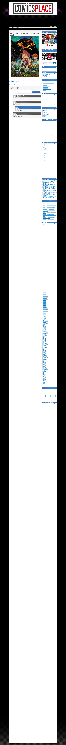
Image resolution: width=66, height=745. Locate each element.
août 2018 (44, 288)
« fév (45, 399)
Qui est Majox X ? (51, 209)
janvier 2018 (45, 295)
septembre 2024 (45, 239)
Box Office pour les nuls (46, 74)
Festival (44, 154)
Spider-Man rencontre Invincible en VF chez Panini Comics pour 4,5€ (49, 191)
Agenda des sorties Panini (47, 146)
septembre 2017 (45, 299)
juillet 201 (44, 380)
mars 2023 (44, 255)
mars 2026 (44, 227)
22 (50, 396)
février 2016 (44, 318)
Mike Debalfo (45, 131)
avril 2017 (44, 304)
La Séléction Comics (46, 163)
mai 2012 (44, 363)
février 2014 (44, 342)
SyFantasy (44, 90)
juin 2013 (44, 350)
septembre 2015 (45, 323)
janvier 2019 (45, 283)
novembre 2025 (45, 231)
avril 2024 (44, 242)
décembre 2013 (45, 344)
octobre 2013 (45, 346)
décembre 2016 (45, 308)
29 (50, 397)
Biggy (22, 112)
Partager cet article (12, 88)
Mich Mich (44, 217)
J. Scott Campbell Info (46, 114)
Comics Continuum (46, 112)
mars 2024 (44, 243)
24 (53, 396)
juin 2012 (44, 362)
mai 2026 (44, 225)
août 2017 (44, 300)
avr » (54, 399)
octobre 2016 (45, 310)
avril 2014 (44, 340)
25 (55, 396)
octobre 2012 (45, 358)
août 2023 (44, 250)
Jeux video (44, 162)
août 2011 (44, 372)
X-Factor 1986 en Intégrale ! (51, 207)
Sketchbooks (45, 172)
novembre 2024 (45, 237)
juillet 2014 (44, 337)
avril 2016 (44, 316)
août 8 (44, 383)
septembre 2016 (45, 311)
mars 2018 (44, 293)
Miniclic (44, 207)
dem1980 (44, 214)
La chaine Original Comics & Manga (48, 83)
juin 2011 (44, 374)
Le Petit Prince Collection (46, 86)
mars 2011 (44, 377)
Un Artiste (44, 174)
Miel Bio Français (45, 87)
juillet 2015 (44, 325)
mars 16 (44, 381)
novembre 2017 (45, 297)
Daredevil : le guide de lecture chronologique (50, 192)
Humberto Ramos (45, 157)
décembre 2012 (45, 356)
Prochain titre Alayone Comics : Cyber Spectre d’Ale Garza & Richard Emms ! (49, 215)
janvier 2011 (45, 379)
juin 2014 (44, 338)
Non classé (44, 167)
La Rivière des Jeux (46, 84)
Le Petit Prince (45, 85)
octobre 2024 (45, 238)
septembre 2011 (45, 371)
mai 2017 (44, 303)
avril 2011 (44, 376)
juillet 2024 (44, 241)
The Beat (44, 116)
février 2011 (44, 378)
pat (43, 208)
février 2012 (44, 366)
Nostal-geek (45, 168)
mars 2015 (44, 329)
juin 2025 (44, 234)
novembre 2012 (45, 357)
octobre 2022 (45, 260)
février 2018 (44, 294)
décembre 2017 (45, 296)
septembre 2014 (45, 335)
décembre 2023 (45, 246)
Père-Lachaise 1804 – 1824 (47, 89)
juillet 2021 (44, 276)
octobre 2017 (45, 298)
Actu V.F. (44, 144)
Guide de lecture (45, 156)
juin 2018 (44, 290)
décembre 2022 (45, 258)
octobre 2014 (45, 334)
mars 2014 (44, 341)
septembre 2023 (45, 249)
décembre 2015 (45, 320)
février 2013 (44, 354)
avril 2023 (44, 254)
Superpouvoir (45, 104)
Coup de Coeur (45, 152)
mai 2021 (44, 278)
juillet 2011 (44, 373)
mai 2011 (44, 375)
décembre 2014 (45, 332)
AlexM (44, 212)
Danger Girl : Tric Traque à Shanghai (51, 208)
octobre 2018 (45, 286)
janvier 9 (44, 382)
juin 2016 (44, 314)
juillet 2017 (44, 301)
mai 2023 (44, 253)
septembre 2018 (45, 287)
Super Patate (45, 209)
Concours (44, 150)
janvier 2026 (45, 229)
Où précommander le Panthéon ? (48, 181)
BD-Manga (44, 147)
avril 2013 (44, 352)
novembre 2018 (45, 285)
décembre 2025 (45, 230)
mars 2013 (44, 353)
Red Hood (44, 219)
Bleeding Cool (45, 110)
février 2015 (44, 330)
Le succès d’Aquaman (51, 219)
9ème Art (44, 68)
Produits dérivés (45, 171)
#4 (17, 112)
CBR (43, 111)
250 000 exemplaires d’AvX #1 (36, 31)
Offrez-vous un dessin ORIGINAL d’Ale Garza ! (49, 218)
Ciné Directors (45, 75)
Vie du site (44, 175)
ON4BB (44, 203)
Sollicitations (45, 173)
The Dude (22, 95)
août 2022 (44, 262)
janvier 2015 (45, 331)
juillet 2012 (44, 361)
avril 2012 (44, 364)
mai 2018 (44, 291)
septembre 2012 (45, 359)
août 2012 (44, 360)
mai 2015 (44, 327)
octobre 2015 (45, 322)
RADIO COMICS (45, 103)
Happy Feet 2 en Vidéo (13, 31)
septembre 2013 (45, 347)
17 (53, 395)
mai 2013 (44, 351)
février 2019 (44, 282)
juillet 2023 (44, 251)
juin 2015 (44, 326)
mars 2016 (44, 317)
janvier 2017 (45, 307)
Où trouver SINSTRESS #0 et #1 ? (48, 193)
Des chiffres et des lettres (47, 153)
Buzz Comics (45, 95)
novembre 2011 (45, 369)
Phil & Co (44, 102)
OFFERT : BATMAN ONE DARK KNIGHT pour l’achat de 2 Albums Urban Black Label (49, 197)
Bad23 (22, 101)
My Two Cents (45, 166)
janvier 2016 (45, 319)
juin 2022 (44, 264)
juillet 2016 (44, 313)
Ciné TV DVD (45, 149)
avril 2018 (44, 292)
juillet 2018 (44, 289)
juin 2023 (44, 252)
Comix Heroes (45, 98)
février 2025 (44, 236)
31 (53, 397)
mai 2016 (44, 315)
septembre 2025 (45, 233)
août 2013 (44, 348)
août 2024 (44, 240)
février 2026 (44, 228)
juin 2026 (44, 224)
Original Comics (45, 88)
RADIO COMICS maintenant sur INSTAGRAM (49, 186)
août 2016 (44, 312)
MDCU (44, 100)
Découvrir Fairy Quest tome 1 (15, 84)
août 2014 (44, 336)
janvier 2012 (45, 367)
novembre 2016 (45, 309)
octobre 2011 (45, 370)
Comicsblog (44, 97)
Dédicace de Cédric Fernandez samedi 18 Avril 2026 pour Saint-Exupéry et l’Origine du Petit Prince (49, 188)
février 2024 (44, 244)
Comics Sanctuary (45, 96)
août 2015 (44, 324)
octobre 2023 (45, 248)
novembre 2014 (45, 333)
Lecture (44, 164)
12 (42, 395)
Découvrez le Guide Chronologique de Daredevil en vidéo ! (48, 183)
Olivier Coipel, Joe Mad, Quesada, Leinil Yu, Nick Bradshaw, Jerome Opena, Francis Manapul (49, 133)
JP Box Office (45, 76)
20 (45, 396)
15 (50, 395)
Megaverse (44, 101)
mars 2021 (44, 280)
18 (55, 395)
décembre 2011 (45, 368)
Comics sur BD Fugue (46, 82)
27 (45, 397)
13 (45, 395)
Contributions (45, 151)
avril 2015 (44, 328)
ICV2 (43, 113)
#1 (17, 95)
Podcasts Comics (45, 170)
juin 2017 (44, 302)
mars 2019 (44, 281)
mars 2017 (44, 305)
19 (42, 396)
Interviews (44, 159)
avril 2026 (44, 226)
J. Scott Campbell (45, 161)
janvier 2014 (45, 343)
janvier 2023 (45, 257)
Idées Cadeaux (45, 158)
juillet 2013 (44, 349)
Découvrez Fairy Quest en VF (15, 81)
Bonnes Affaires (45, 148)
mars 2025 (44, 235)
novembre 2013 (45, 345)
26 (42, 397)
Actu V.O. (44, 145)
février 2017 (44, 306)
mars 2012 (44, 365)
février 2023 (44, 256)
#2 (17, 101)
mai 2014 (44, 339)
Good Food (44, 155)
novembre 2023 (45, 247)
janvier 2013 (45, 355)
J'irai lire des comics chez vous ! (47, 160)
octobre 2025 (45, 232)
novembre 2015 (45, 321)
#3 (19, 107)
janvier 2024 (45, 245)
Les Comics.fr (45, 99)
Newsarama (45, 115)
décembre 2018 (45, 284)
